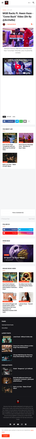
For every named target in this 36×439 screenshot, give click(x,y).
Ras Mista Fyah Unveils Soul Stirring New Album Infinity (25, 285)
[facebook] (10, 424)
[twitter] (14, 424)
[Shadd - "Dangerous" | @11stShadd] (7, 371)
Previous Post (5, 219)
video (14, 116)
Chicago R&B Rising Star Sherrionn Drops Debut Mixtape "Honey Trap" (23, 355)
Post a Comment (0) (18, 212)
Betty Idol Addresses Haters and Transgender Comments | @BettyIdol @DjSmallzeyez (23, 379)
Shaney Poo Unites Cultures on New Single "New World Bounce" (23, 346)
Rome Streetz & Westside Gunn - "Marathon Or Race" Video (26, 146)
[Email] (25, 121)
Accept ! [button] (5, 435)
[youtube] (18, 424)
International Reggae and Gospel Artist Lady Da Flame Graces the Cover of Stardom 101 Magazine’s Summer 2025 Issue (10, 308)
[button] (2, 2)
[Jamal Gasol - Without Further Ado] (7, 339)
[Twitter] (17, 121)
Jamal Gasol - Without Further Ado (22, 336)
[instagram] (21, 424)
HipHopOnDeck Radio (7, 325)
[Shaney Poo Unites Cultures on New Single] (7, 348)
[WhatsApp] (21, 121)
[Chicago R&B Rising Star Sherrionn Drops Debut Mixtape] (7, 357)
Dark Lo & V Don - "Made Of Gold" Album (9, 165)
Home (4, 10)
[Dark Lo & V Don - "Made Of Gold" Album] (7, 389)
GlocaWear (5, 328)
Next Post (31, 219)
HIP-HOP (9, 10)
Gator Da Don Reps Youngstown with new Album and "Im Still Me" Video (9, 147)
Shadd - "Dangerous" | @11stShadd (23, 368)
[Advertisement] (18, 96)
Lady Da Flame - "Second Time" (26, 304)
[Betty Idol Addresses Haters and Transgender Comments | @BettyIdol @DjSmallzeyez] (7, 380)
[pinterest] (25, 424)
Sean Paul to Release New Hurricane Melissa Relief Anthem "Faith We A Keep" (10, 286)
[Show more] (29, 121)
